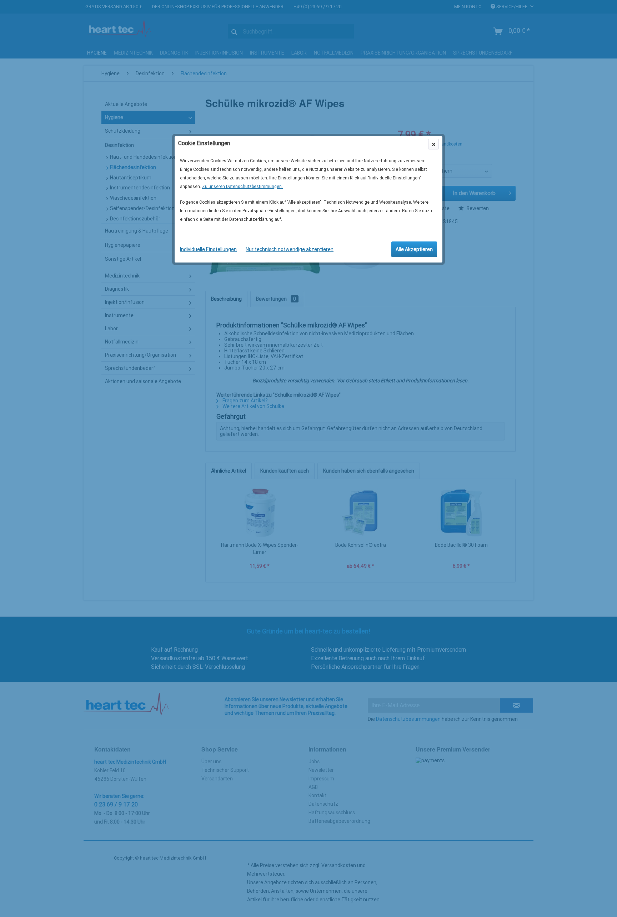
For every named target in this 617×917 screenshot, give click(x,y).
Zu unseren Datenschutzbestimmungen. (242, 186)
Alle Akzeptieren (414, 249)
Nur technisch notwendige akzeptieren (289, 249)
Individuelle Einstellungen (208, 249)
